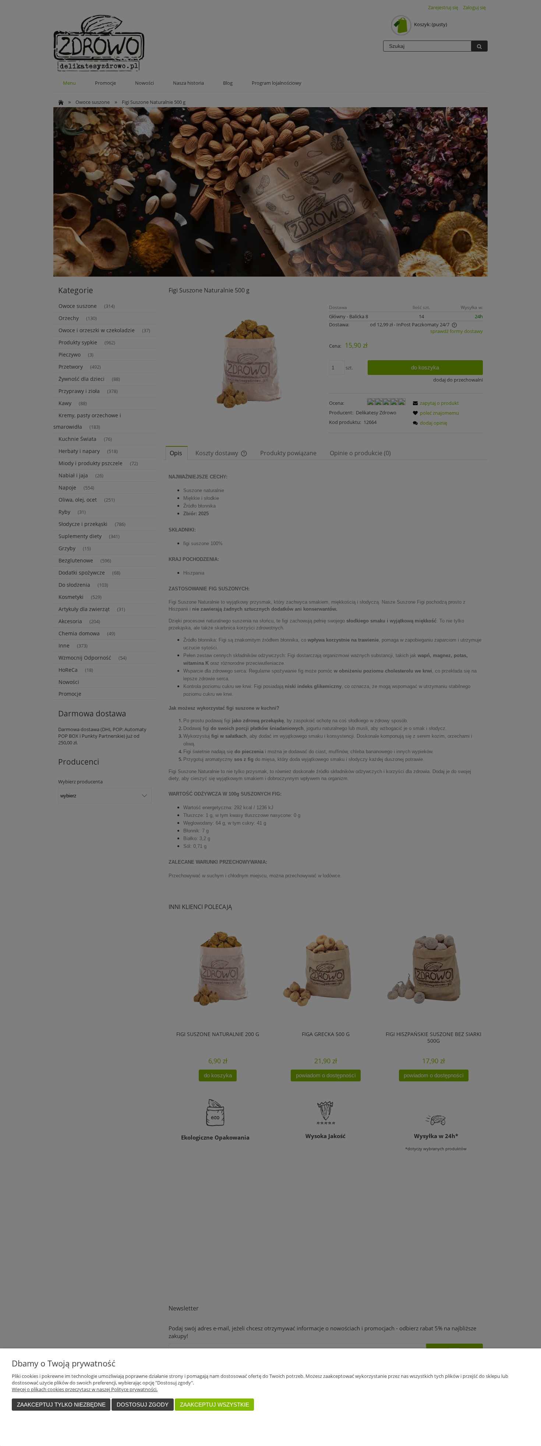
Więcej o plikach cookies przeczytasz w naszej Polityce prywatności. (85, 1389)
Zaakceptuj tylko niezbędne (61, 1404)
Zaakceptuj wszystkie (214, 1404)
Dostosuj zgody (143, 1404)
